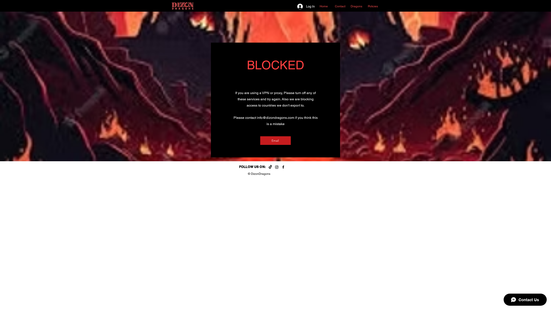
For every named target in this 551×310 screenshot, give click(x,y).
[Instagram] (277, 167)
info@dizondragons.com (275, 118)
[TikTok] (270, 167)
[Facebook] (283, 167)
